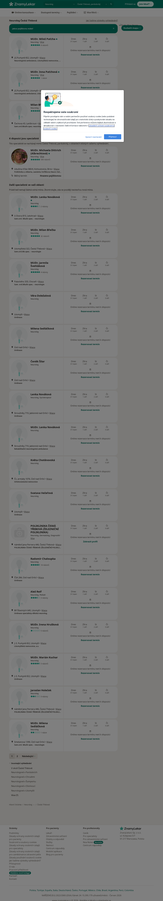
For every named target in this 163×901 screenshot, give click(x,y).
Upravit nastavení (93, 137)
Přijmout (113, 136)
